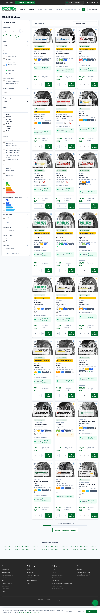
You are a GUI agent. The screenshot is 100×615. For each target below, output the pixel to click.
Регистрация (94, 3)
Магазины (80, 569)
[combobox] (71, 9)
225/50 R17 (93, 546)
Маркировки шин (57, 586)
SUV (3, 580)
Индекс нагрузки (8, 88)
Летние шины (6, 569)
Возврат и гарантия (33, 575)
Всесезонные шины (7, 575)
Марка (5, 107)
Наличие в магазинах (40, 63)
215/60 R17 (35, 546)
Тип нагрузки (7, 227)
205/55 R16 (6, 546)
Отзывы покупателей (83, 572)
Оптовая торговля (57, 575)
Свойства (6, 51)
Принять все (91, 611)
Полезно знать (49, 9)
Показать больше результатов (65, 530)
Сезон (5, 41)
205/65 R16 (45, 549)
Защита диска (7, 235)
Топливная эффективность (12, 180)
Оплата (29, 569)
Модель (5, 136)
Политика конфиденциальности (62, 583)
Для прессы (55, 580)
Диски (3, 591)
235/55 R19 (45, 546)
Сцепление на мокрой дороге (12, 197)
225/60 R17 (74, 549)
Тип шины (6, 245)
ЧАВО (28, 583)
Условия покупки (32, 580)
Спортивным (5, 586)
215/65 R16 (16, 546)
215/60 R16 (16, 549)
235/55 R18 (6, 549)
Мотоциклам (5, 589)
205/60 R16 (54, 546)
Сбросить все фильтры (13, 253)
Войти (86, 3)
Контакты (59, 9)
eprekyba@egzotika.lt (83, 575)
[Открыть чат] (95, 603)
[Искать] (83, 9)
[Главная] (9, 9)
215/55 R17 (35, 549)
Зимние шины (6, 572)
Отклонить (69, 611)
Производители (57, 578)
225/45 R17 (25, 546)
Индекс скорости (8, 98)
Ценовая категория (9, 165)
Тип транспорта (8, 78)
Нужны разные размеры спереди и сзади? (16, 36)
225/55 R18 (84, 549)
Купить (49, 85)
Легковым (5, 578)
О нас (53, 569)
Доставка (30, 572)
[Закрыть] (79, 9)
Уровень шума (7, 215)
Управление (80, 611)
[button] (42, 49)
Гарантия (29, 578)
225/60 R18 (54, 549)
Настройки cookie (57, 589)
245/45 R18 (64, 549)
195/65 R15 (64, 546)
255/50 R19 (25, 549)
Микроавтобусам (7, 583)
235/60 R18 (84, 546)
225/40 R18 (93, 549)
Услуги (40, 9)
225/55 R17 (74, 546)
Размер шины (7, 27)
